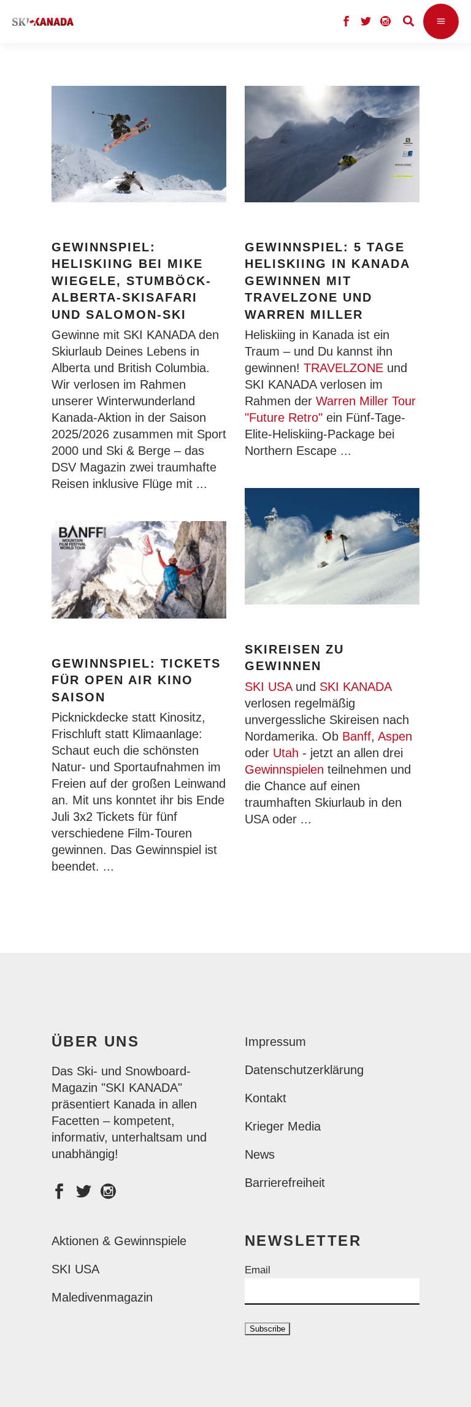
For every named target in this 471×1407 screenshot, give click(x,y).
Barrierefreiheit (285, 1182)
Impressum (275, 1041)
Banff (356, 736)
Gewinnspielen (284, 769)
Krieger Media (283, 1126)
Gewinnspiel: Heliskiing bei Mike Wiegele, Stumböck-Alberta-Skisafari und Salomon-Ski (132, 280)
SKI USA (268, 686)
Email (257, 1270)
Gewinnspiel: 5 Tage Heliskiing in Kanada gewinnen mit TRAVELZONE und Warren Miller (327, 280)
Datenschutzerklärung (304, 1070)
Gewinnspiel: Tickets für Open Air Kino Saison (136, 680)
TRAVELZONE (343, 368)
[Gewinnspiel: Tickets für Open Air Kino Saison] (139, 570)
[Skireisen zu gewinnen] (332, 546)
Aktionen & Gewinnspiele (119, 1241)
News (260, 1154)
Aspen (395, 736)
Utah (286, 753)
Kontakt (265, 1098)
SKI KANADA (355, 686)
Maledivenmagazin (102, 1297)
